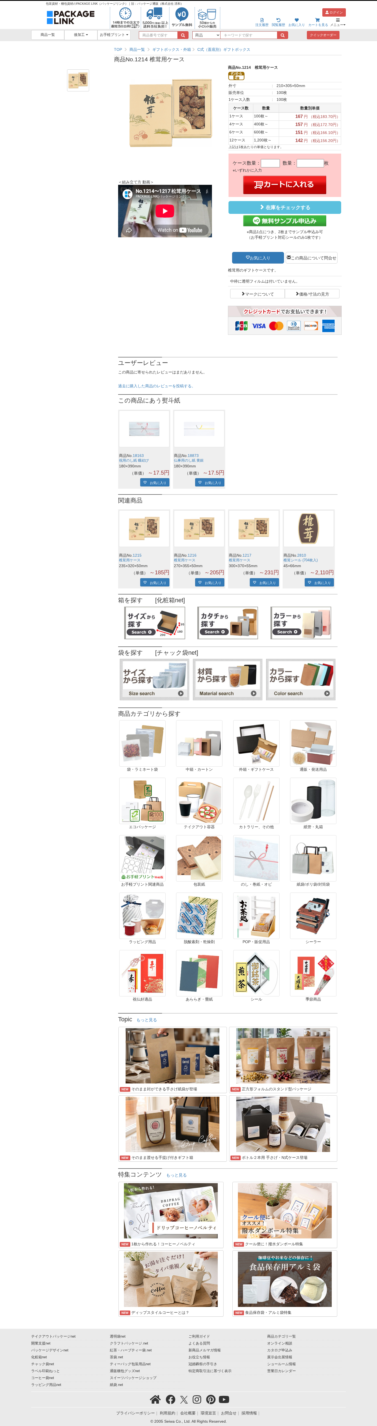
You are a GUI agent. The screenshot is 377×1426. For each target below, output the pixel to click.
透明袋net (118, 1336)
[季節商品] (313, 973)
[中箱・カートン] (199, 743)
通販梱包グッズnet (125, 1371)
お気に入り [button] (260, 257)
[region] (228, 49)
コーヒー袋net (42, 1378)
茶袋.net (116, 1357)
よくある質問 (199, 1343)
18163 (138, 455)
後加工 (80, 35)
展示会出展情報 (279, 1357)
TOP (118, 49)
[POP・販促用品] (256, 915)
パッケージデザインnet (49, 1350)
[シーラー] (313, 915)
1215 (137, 555)
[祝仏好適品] (142, 973)
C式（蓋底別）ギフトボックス (223, 49)
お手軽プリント (113, 35)
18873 (193, 455)
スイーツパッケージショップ (133, 1378)
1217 (247, 555)
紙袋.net (116, 1385)
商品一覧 (48, 35)
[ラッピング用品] (142, 915)
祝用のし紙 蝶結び (134, 460)
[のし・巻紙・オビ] (256, 858)
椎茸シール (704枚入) (300, 560)
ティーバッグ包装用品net (130, 1364)
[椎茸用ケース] (144, 528)
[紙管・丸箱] (313, 800)
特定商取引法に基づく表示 (210, 1371)
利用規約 (167, 1413)
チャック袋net (42, 1364)
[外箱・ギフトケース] (256, 743)
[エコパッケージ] (142, 800)
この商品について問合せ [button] (313, 257)
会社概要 (188, 1413)
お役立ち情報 (199, 1357)
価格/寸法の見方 (314, 293)
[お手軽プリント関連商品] (142, 858)
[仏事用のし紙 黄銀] (199, 429)
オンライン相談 (279, 1343)
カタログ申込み (279, 1350)
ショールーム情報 (281, 1364)
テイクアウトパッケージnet (53, 1336)
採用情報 (249, 1413)
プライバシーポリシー (135, 1413)
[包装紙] (199, 858)
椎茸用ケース (129, 560)
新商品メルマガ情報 (205, 1350)
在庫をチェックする (287, 207)
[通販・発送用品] (313, 743)
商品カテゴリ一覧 (281, 1336)
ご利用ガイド (199, 1336)
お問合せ (229, 1413)
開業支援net (41, 1343)
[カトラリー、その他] (256, 800)
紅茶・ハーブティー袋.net (131, 1350)
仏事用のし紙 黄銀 (189, 460)
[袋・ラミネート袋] (142, 743)
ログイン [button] (336, 12)
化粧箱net (39, 1357)
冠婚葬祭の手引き (203, 1364)
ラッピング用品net (46, 1385)
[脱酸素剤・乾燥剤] (199, 915)
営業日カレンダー (281, 1371)
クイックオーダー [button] (323, 35)
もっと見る (146, 1020)
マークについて (259, 293)
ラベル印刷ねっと (45, 1371)
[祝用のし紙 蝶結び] (144, 429)
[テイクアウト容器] (199, 800)
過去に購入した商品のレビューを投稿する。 (156, 386)
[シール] (256, 973)
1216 (192, 555)
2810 (301, 555)
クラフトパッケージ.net (129, 1343)
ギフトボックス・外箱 (171, 49)
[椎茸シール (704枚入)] (308, 528)
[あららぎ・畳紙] (199, 973)
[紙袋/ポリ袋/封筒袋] (313, 858)
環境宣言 (208, 1413)
